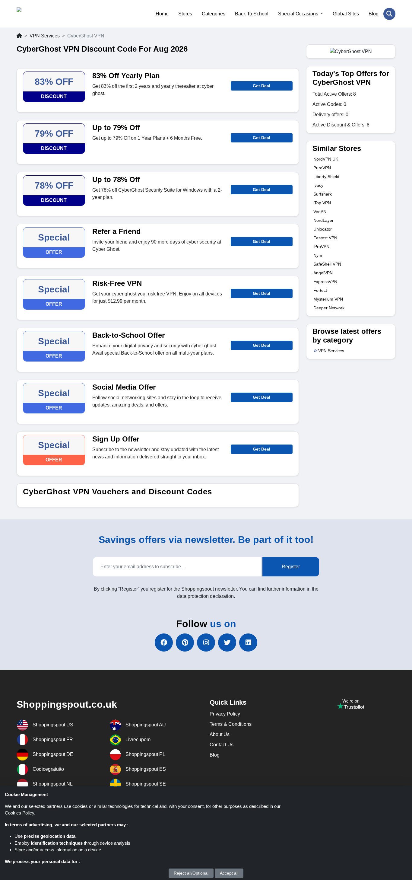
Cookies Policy (19, 812)
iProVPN (321, 246)
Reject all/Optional (191, 873)
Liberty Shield (326, 176)
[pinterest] (185, 642)
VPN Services (45, 35)
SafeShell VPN (327, 264)
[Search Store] (389, 14)
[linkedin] (248, 642)
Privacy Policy (225, 713)
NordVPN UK (325, 159)
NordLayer (323, 220)
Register (291, 566)
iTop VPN (322, 202)
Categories (213, 13)
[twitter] (227, 642)
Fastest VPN (325, 237)
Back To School (251, 13)
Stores (185, 13)
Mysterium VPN (328, 299)
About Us (220, 734)
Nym (317, 255)
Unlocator (322, 229)
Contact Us (221, 744)
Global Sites (346, 13)
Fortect (320, 290)
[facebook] (164, 642)
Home (162, 13)
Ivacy (318, 185)
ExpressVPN (325, 281)
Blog (374, 13)
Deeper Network (328, 307)
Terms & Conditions (231, 724)
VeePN (319, 211)
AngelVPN (323, 272)
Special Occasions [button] (298, 13)
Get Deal (261, 85)
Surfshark (322, 194)
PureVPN (322, 167)
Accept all (229, 873)
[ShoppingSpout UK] (46, 13)
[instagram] (206, 642)
